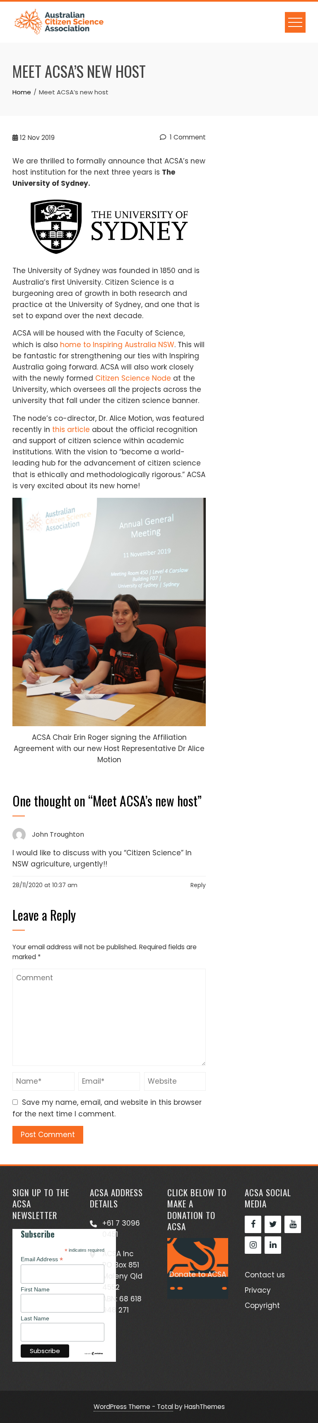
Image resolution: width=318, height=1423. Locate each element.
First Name (35, 1289)
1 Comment (187, 137)
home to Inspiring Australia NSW (117, 345)
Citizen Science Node (133, 378)
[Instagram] (253, 1245)
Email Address (42, 1259)
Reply (198, 885)
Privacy (258, 1290)
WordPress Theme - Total (133, 1406)
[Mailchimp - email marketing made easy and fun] (93, 1353)
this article (71, 429)
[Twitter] (273, 1224)
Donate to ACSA (197, 1274)
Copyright (262, 1305)
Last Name (35, 1318)
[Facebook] (253, 1224)
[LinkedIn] (273, 1245)
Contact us (265, 1275)
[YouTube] (292, 1224)
